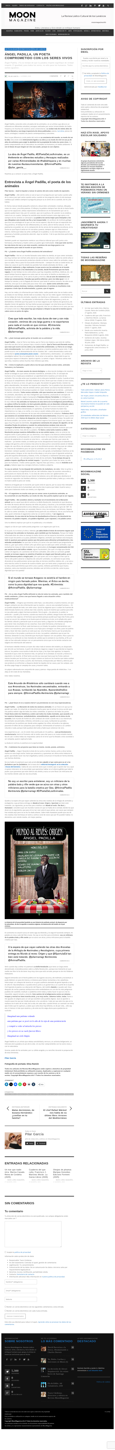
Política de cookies (103, 1382)
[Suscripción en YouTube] (83, 495)
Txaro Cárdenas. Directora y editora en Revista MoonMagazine (58, 1395)
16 (73, 1359)
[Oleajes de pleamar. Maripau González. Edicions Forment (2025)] (63, 1190)
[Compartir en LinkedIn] (72, 76)
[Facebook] (82, 5)
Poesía (61, 1094)
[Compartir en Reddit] (72, 78)
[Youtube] (103, 5)
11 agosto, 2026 (59, 1182)
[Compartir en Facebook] (60, 76)
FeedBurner (102, 87)
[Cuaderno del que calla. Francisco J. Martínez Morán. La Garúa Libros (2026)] (39, 1190)
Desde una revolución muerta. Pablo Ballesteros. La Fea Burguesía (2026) (96, 332)
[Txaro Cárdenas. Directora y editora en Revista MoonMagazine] (43, 1394)
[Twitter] (99, 5)
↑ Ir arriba (107, 1411)
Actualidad (11, 49)
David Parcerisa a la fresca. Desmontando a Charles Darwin (58, 1349)
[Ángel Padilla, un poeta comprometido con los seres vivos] (39, 100)
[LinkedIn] (90, 5)
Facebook (42, 1143)
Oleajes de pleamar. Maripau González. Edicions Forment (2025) (96, 325)
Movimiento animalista (37, 1094)
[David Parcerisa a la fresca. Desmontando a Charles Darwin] (43, 1348)
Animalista (22, 1094)
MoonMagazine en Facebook (93, 459)
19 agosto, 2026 (35, 1182)
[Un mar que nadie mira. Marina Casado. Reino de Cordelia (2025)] (15, 1190)
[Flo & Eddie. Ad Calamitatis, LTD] (43, 1384)
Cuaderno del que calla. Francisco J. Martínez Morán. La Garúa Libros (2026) (97, 317)
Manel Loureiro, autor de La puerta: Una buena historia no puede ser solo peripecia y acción (95, 403)
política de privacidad (22, 1252)
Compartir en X (65, 168)
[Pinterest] (95, 5)
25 (73, 1347)
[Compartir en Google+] (68, 76)
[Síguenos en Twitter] (83, 481)
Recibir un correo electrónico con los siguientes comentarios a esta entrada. (35, 1307)
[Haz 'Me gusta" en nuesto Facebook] (83, 488)
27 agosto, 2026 (10, 1182)
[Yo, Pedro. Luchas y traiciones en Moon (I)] (43, 1360)
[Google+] (86, 5)
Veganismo (69, 1094)
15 (73, 1393)
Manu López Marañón (16, 1180)
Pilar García (39, 49)
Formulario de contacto (25, 1274)
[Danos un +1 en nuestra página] (7, 1392)
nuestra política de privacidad (53, 1277)
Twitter (31, 1143)
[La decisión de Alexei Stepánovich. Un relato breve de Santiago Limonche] (43, 1370)
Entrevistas (25, 49)
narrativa (60, 131)
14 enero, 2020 (25, 76)
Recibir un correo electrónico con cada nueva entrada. (27, 1311)
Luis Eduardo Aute (95, 1370)
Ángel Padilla (11, 1094)
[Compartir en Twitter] (64, 76)
